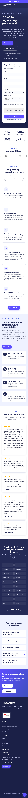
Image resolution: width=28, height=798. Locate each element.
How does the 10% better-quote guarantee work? (12, 661)
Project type (6, 89)
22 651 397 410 (8, 762)
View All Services (14, 307)
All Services (4, 724)
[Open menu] (25, 5)
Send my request (14, 116)
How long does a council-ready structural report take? (12, 641)
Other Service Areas (14, 609)
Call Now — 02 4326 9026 (15, 1)
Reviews (4, 740)
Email (5, 83)
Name (5, 71)
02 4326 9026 (18, 119)
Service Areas (5, 743)
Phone (5, 78)
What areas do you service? (11, 647)
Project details (7, 95)
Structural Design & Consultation (9, 726)
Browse (21, 110)
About (3, 738)
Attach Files (13, 105)
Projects (4, 731)
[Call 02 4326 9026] (25, 795)
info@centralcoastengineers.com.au (11, 754)
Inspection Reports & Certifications (10, 729)
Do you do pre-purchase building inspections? (10, 654)
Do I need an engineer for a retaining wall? (11, 633)
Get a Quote (7, 43)
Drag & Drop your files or (14, 110)
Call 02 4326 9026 (11, 48)
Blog (3, 745)
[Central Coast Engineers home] (9, 5)
